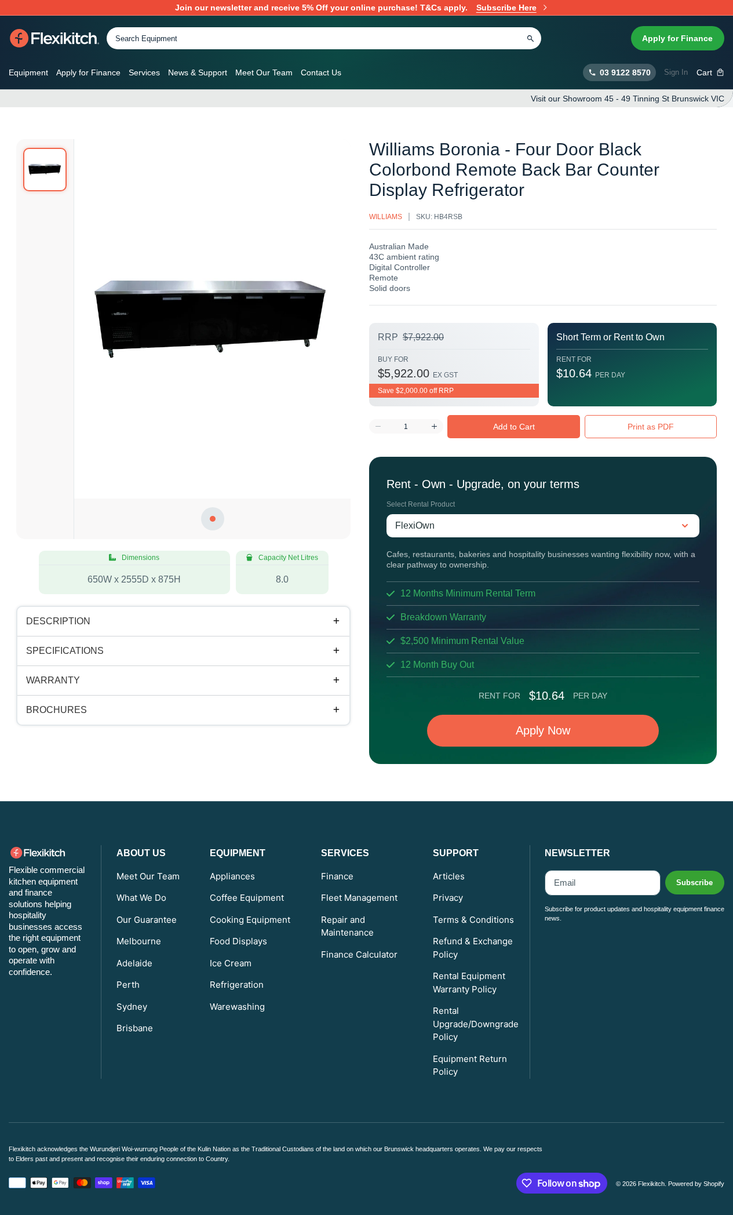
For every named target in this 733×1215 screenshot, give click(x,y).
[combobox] (324, 38)
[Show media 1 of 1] (45, 169)
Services (144, 72)
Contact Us (321, 72)
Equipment (28, 72)
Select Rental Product (420, 504)
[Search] (530, 38)
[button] (710, 72)
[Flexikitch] (55, 38)
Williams (385, 217)
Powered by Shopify (696, 1183)
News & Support (197, 72)
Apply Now (543, 730)
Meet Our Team (264, 72)
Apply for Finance (677, 38)
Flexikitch (651, 1183)
